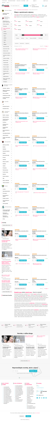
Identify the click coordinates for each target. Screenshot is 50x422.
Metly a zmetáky (6, 24)
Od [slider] (23, 35)
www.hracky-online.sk (7, 392)
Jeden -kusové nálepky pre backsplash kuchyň (40, 184)
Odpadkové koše (6, 69)
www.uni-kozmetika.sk (19, 399)
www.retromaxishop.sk (19, 392)
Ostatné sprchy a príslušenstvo (6, 120)
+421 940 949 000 (35, 6)
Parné (5, 35)
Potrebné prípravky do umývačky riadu (6, 241)
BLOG (8, 2)
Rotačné (5, 33)
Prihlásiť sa (32, 371)
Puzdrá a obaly (5, 172)
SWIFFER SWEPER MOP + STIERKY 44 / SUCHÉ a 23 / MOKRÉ (21, 89)
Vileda (5, 40)
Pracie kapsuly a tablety (5, 196)
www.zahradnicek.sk (18, 401)
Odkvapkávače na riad (6, 74)
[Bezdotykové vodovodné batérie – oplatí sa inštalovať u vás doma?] (7, 254)
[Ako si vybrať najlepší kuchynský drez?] (42, 339)
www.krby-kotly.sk (30, 392)
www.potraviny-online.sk (8, 399)
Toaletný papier (6, 64)
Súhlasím (28, 416)
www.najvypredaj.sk (18, 388)
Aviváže (4, 189)
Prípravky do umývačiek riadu (6, 213)
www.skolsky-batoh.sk (7, 397)
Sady (4, 42)
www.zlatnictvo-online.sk (8, 401)
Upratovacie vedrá (6, 48)
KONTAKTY (4, 2)
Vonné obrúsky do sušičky (6, 201)
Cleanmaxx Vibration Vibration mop (38, 207)
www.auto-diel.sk (30, 387)
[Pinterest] (46, 398)
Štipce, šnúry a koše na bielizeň (6, 79)
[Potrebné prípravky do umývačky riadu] (7, 233)
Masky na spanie (6, 161)
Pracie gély (5, 193)
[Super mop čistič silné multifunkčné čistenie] (22, 246)
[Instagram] (42, 398)
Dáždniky (4, 149)
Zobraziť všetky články (6, 291)
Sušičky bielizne (5, 76)
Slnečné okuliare (6, 176)
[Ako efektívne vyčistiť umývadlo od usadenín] (7, 275)
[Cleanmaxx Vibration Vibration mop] (40, 199)
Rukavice (4, 174)
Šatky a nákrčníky (6, 180)
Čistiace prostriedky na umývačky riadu (6, 210)
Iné (3, 104)
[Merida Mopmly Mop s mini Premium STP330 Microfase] (40, 104)
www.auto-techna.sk (30, 388)
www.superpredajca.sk (19, 394)
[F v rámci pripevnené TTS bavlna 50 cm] (22, 199)
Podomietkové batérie (5, 128)
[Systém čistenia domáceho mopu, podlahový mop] (22, 128)
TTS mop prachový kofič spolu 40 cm (38, 161)
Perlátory (4, 122)
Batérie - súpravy (6, 115)
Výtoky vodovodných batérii (6, 138)
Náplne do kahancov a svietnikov (6, 91)
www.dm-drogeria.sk (18, 385)
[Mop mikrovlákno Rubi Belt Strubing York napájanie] (40, 222)
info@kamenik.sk (40, 395)
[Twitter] (40, 398)
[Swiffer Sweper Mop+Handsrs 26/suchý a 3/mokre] (22, 104)
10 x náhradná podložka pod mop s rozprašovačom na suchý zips (21, 65)
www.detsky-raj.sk (7, 388)
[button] (18, 403)
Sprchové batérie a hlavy (6, 131)
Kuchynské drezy (6, 108)
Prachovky (5, 26)
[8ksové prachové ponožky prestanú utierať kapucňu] (40, 246)
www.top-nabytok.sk (18, 390)
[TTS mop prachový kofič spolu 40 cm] (40, 152)
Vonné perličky (5, 203)
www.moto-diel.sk (30, 389)
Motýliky (4, 163)
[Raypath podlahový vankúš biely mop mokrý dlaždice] (40, 55)
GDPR (27, 0)
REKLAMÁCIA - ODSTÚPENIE (21, 0)
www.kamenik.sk (6, 387)
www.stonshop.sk (7, 395)
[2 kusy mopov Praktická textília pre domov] (22, 152)
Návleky (5, 44)
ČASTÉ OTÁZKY (4, 0)
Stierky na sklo (5, 50)
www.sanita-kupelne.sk (7, 396)
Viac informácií (37, 412)
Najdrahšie (27, 43)
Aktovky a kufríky (6, 144)
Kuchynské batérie (6, 106)
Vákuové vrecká (5, 71)
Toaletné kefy (5, 62)
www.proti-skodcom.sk (19, 391)
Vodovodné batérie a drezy (6, 259)
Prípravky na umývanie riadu (5, 216)
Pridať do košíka (23, 69)
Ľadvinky (4, 159)
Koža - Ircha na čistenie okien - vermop (21, 279)
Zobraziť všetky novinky (6, 225)
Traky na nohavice (6, 182)
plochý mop (28, 292)
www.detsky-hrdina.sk (7, 390)
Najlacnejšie (22, 43)
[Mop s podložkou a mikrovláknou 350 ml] (22, 222)
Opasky (4, 165)
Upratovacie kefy (6, 46)
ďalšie (46, 46)
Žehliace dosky (5, 60)
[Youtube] (44, 398)
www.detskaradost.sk (7, 389)
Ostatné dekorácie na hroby (6, 98)
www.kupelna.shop (7, 394)
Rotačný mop (18, 292)
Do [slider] (41, 35)
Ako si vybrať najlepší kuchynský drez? (42, 347)
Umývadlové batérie (6, 133)
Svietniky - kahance (6, 88)
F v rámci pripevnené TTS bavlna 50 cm (21, 207)
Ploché (5, 31)
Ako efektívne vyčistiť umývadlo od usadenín (6, 281)
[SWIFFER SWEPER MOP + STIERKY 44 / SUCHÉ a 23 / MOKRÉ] (22, 80)
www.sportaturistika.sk (7, 398)
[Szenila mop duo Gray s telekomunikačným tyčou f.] (40, 270)
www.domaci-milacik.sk (7, 391)
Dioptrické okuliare (6, 151)
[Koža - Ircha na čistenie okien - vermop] (22, 270)
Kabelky (4, 153)
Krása (4, 218)
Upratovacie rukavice (6, 53)
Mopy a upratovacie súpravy (6, 29)
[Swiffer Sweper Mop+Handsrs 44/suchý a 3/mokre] (40, 80)
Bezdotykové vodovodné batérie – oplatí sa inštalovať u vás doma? (6, 262)
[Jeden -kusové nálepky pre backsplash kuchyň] (40, 175)
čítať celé (4, 249)
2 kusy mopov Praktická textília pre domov (22, 161)
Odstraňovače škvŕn (6, 191)
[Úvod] (5, 5)
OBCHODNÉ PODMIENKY (11, 0)
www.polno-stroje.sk (30, 391)
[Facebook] (38, 398)
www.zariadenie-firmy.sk (31, 408)
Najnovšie (16, 43)
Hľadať (26, 5)
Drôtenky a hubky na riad (6, 56)
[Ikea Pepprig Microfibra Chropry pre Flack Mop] (40, 128)
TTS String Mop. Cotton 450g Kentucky (21, 184)
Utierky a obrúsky (6, 58)
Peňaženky (5, 167)
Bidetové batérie (6, 117)
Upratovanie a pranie (5, 238)
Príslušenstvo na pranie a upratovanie (6, 21)
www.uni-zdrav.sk (30, 405)
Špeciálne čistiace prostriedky (6, 14)
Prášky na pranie (6, 198)
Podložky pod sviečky (6, 95)
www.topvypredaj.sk (18, 389)
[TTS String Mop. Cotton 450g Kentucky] (22, 175)
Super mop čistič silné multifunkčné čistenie (22, 255)
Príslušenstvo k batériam (5, 125)
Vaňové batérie (5, 135)
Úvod (15, 9)
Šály (3, 178)
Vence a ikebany (5, 93)
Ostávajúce (5, 81)
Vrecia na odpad (6, 66)
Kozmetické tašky (6, 155)
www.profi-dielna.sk (30, 390)
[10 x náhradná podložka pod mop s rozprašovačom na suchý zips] (22, 55)
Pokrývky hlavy (5, 170)
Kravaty (4, 157)
